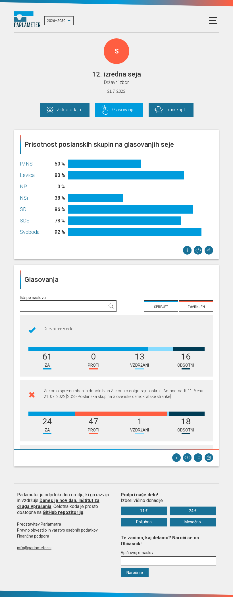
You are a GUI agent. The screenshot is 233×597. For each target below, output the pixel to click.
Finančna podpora (33, 536)
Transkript (175, 109)
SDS (25, 221)
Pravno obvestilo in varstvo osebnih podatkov (57, 530)
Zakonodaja (69, 109)
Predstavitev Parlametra (39, 524)
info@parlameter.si (34, 548)
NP (23, 186)
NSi (24, 198)
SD (23, 209)
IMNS (26, 164)
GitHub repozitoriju (63, 512)
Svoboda (29, 232)
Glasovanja (123, 109)
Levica (27, 175)
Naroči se (134, 572)
